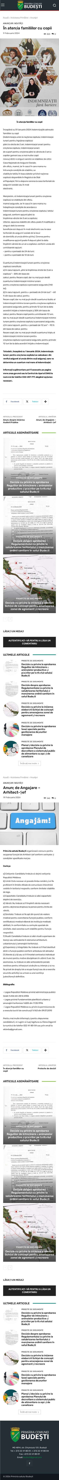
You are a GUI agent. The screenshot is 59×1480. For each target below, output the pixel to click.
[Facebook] (29, 1463)
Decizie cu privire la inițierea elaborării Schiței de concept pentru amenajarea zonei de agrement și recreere (29, 606)
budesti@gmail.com (32, 1457)
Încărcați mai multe (28, 763)
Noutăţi (18, 23)
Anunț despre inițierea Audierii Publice (14, 421)
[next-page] (10, 619)
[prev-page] (5, 619)
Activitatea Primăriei (19, 17)
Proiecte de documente (29, 478)
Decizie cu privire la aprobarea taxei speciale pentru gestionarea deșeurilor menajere (38, 730)
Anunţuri (34, 17)
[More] (45, 401)
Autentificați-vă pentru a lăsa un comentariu (29, 642)
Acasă (5, 17)
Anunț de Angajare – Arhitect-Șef (46, 421)
